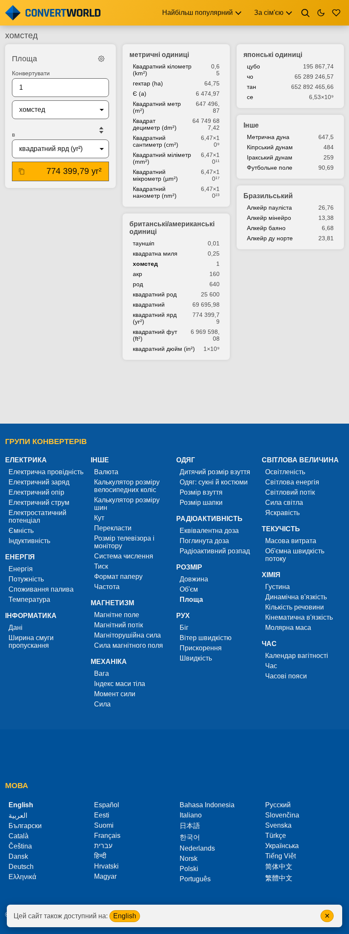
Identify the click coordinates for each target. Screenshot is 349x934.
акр (137, 274)
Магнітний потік (118, 625)
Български (25, 825)
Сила (102, 704)
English (124, 916)
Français (107, 835)
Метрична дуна (268, 137)
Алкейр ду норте (270, 238)
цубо (253, 66)
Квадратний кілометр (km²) (162, 70)
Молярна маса (288, 627)
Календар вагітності (296, 655)
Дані (16, 627)
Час (271, 665)
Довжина (194, 579)
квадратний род (155, 294)
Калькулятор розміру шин (127, 503)
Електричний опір (36, 492)
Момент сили (114, 694)
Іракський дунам (269, 157)
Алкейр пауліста (269, 207)
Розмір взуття (201, 492)
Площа (191, 599)
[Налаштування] (101, 58)
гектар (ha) (148, 83)
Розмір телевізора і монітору (124, 542)
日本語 (190, 825)
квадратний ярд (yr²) (155, 318)
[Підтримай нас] (336, 12)
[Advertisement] (174, 392)
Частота (107, 586)
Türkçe (275, 835)
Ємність (21, 530)
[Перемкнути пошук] (305, 12)
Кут (99, 517)
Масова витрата (290, 540)
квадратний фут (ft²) (155, 335)
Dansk (18, 856)
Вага (101, 673)
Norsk (188, 858)
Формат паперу (118, 576)
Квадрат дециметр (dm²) (155, 124)
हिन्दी (100, 856)
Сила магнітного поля (128, 645)
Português (195, 879)
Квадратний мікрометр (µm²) (155, 175)
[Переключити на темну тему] (321, 12)
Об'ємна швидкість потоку (294, 554)
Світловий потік (290, 492)
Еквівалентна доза (209, 530)
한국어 (190, 837)
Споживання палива (41, 589)
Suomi (104, 825)
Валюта (106, 472)
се (250, 97)
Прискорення (201, 648)
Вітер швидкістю (206, 637)
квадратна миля (155, 253)
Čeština (20, 846)
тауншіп (143, 243)
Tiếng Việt (280, 856)
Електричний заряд (39, 482)
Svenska (278, 825)
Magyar (105, 876)
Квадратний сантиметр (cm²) (155, 141)
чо (250, 76)
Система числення (123, 556)
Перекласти (113, 528)
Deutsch (21, 866)
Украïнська (282, 845)
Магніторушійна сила (127, 635)
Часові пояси (286, 676)
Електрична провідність (46, 472)
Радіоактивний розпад (215, 551)
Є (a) (139, 93)
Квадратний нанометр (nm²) (155, 192)
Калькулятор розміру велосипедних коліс (127, 485)
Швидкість (196, 658)
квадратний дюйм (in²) (164, 348)
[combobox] (53, 109)
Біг (184, 627)
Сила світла (284, 502)
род (138, 284)
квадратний (149, 304)
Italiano (191, 815)
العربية (18, 815)
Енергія (21, 568)
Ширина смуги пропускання (31, 641)
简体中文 (278, 866)
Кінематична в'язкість (299, 617)
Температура (29, 599)
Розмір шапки (201, 502)
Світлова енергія (292, 482)
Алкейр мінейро (269, 217)
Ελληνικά (22, 876)
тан (251, 86)
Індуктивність (29, 540)
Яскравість (282, 512)
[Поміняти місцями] (101, 130)
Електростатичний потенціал (37, 516)
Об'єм (189, 589)
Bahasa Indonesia (207, 805)
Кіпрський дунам (270, 147)
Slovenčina (282, 815)
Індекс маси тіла (119, 683)
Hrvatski (106, 866)
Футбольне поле (269, 167)
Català (19, 836)
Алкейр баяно (266, 228)
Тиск (101, 566)
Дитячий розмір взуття (215, 472)
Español (106, 805)
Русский (278, 805)
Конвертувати (31, 73)
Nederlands (197, 848)
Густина (277, 586)
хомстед (145, 263)
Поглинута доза (204, 540)
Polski (189, 868)
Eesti (101, 815)
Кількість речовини (294, 607)
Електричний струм (39, 502)
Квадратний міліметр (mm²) (162, 158)
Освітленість (285, 472)
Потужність (26, 579)
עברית (103, 845)
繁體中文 (278, 878)
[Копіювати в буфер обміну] (21, 171)
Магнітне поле (116, 614)
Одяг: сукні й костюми (214, 482)
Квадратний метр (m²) (157, 107)
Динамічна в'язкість (296, 597)
